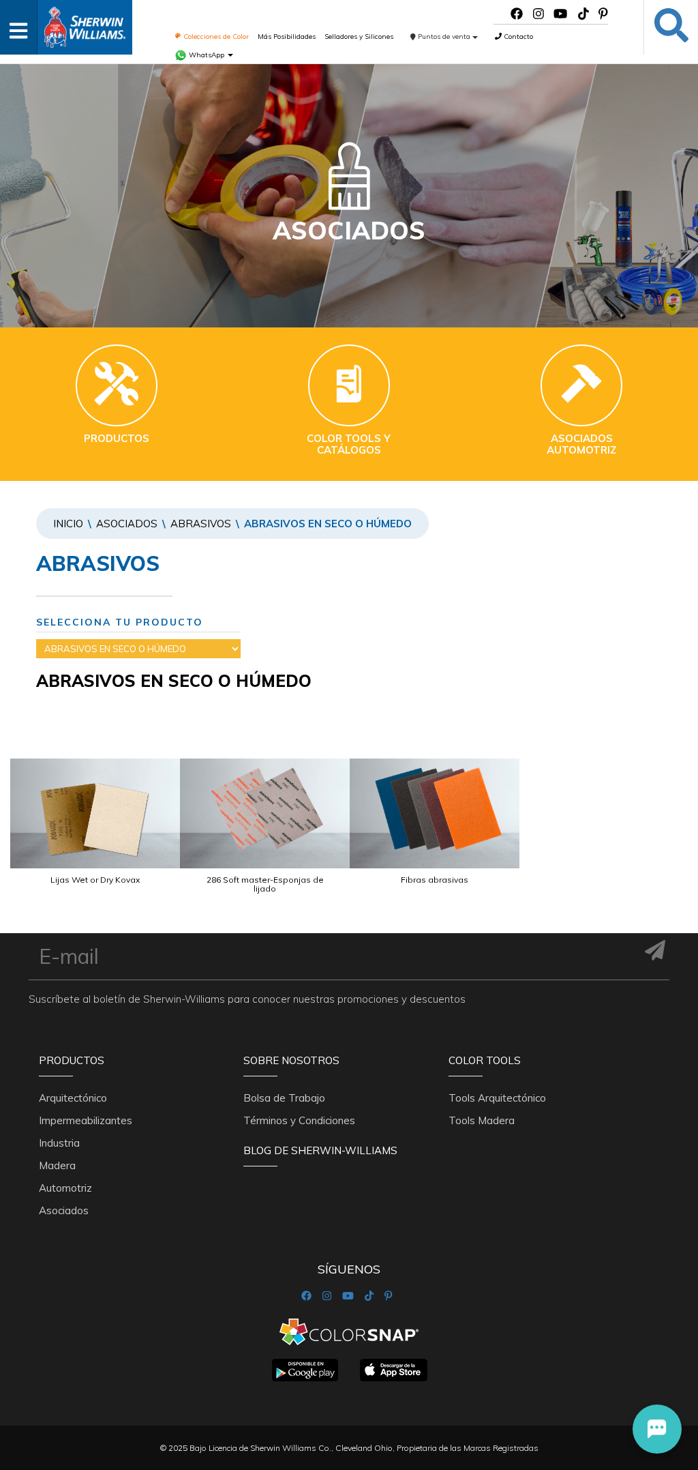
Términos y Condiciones (299, 1120)
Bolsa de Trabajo (284, 1097)
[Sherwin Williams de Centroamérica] (84, 22)
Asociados (126, 523)
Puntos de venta (444, 36)
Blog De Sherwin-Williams (320, 1150)
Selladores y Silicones (358, 36)
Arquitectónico (73, 1097)
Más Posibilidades (287, 36)
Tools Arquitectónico (497, 1097)
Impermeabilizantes (85, 1120)
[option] (95, 839)
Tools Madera (482, 1120)
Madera (57, 1165)
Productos (71, 1060)
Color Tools (485, 1060)
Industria (59, 1142)
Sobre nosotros (291, 1060)
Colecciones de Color (215, 36)
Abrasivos (200, 523)
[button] (657, 1429)
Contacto (517, 36)
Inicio (68, 523)
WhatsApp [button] (206, 54)
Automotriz (65, 1187)
